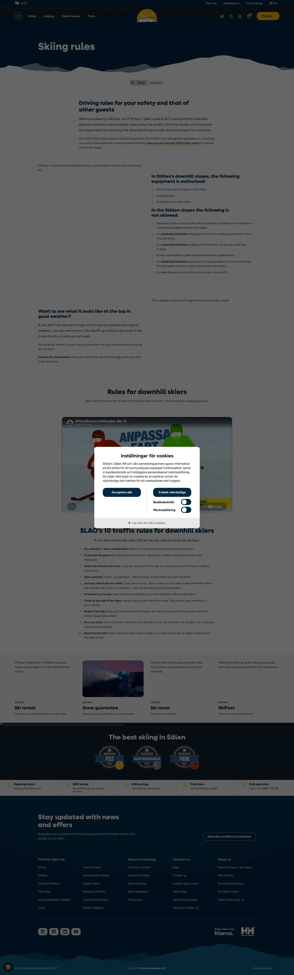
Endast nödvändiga (172, 492)
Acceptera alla (122, 492)
